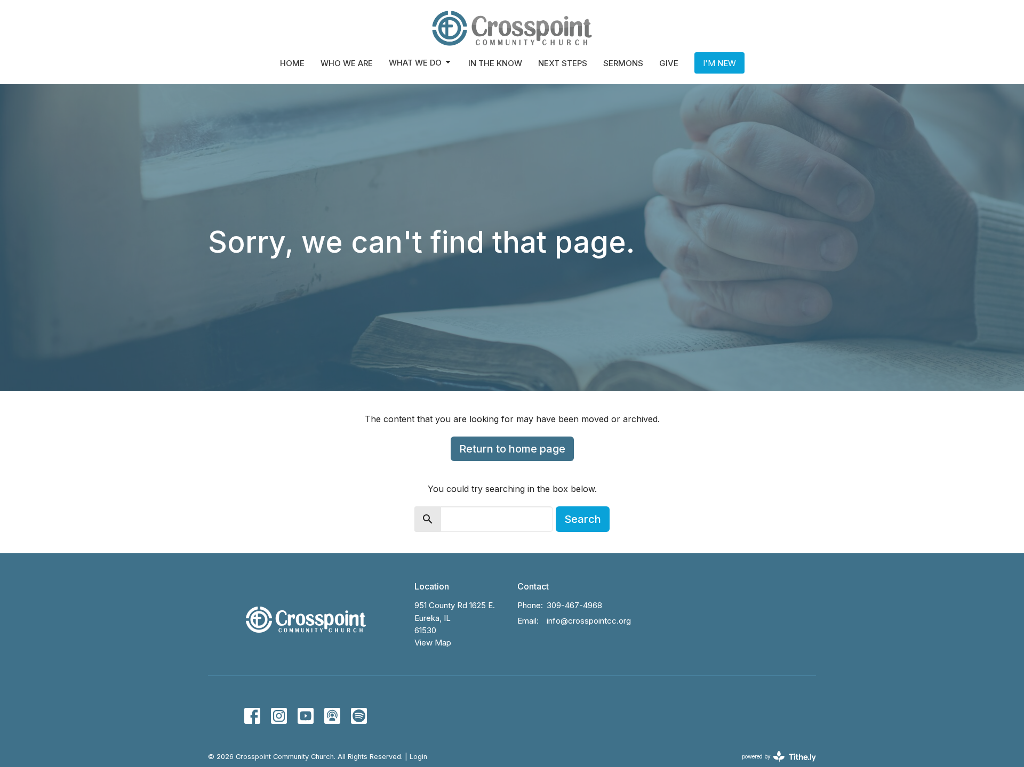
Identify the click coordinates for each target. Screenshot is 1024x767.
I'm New (719, 63)
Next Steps (562, 63)
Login (418, 757)
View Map (432, 642)
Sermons (623, 63)
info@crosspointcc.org (589, 621)
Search (582, 519)
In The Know (495, 63)
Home (292, 63)
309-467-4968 (574, 605)
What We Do (415, 63)
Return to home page (512, 448)
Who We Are (347, 63)
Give (668, 63)
